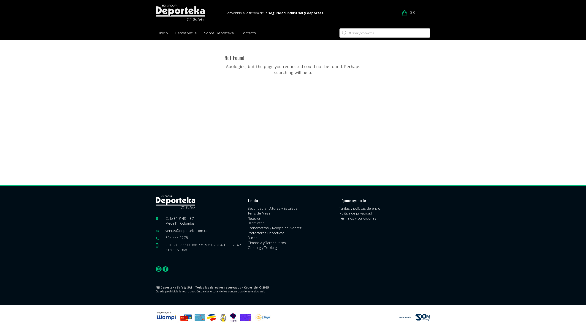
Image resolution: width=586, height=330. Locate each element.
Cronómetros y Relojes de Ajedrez (274, 228)
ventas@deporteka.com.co (186, 230)
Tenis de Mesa (259, 213)
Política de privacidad (355, 213)
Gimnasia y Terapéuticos (267, 242)
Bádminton (256, 223)
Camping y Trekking (262, 247)
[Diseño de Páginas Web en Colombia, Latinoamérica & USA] (414, 317)
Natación (254, 218)
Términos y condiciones (357, 218)
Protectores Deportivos (266, 233)
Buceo (253, 237)
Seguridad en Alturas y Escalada (272, 208)
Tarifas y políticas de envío (359, 208)
